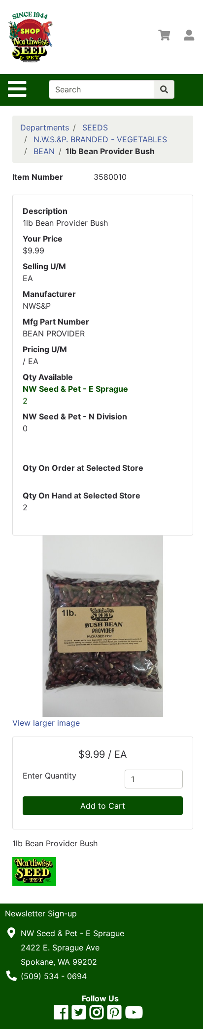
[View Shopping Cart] (164, 37)
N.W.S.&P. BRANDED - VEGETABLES (100, 139)
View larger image (46, 723)
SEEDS (95, 127)
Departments (44, 127)
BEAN (44, 151)
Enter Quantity (49, 776)
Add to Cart (102, 806)
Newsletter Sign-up (41, 913)
